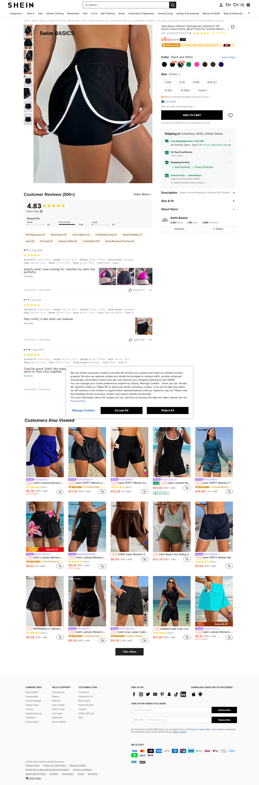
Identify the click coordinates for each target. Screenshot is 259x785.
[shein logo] (20, 5)
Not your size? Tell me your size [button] (177, 106)
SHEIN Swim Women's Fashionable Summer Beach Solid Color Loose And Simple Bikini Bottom (129, 554)
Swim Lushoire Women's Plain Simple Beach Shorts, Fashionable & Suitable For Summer (214, 632)
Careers (29, 709)
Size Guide (57, 713)
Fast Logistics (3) (81, 234)
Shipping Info (58, 692)
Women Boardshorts (98, 20)
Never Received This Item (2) (120, 241)
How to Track (58, 709)
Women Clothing (57, 20)
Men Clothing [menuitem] (108, 13)
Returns (56, 696)
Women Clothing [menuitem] (55, 13)
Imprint (81, 774)
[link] (228, 5)
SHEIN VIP (57, 718)
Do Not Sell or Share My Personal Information (47, 769)
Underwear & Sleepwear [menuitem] (141, 13)
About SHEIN (32, 692)
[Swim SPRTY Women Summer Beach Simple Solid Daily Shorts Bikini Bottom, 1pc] (129, 452)
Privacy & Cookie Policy (199, 729)
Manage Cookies (78, 765)
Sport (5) (30, 241)
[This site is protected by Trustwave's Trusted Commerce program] (134, 762)
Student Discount (34, 713)
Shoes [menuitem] (121, 13)
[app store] (193, 696)
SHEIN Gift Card (86, 713)
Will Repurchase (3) (35, 234)
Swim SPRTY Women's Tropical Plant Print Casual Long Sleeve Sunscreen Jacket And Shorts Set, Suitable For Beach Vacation (214, 482)
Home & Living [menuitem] (165, 13)
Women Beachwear (76, 20)
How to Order (58, 705)
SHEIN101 (31, 718)
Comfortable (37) (91, 241)
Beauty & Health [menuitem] (211, 13)
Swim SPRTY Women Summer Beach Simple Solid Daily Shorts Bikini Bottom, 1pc (129, 482)
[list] (159, 694)
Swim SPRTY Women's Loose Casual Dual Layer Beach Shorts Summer (87, 482)
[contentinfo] (184, 753)
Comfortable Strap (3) (106, 234)
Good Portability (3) (132, 234)
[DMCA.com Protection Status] (142, 762)
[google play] (200, 696)
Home (27, 20)
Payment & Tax (85, 696)
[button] (242, 5)
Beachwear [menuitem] (73, 13)
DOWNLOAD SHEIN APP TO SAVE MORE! (212, 687)
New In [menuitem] (31, 13)
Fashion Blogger (33, 701)
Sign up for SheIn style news (148, 703)
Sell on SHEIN (59, 722)
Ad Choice (93, 774)
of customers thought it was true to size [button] (186, 97)
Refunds (56, 701)
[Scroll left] (244, 13)
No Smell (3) (46, 241)
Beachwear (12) (59, 234)
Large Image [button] (228, 57)
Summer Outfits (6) (67, 241)
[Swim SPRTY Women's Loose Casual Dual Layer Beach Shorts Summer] (87, 452)
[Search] (172, 5)
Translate (28, 276)
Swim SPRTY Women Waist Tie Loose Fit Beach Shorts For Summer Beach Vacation (214, 557)
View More (129, 651)
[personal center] (221, 5)
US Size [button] (173, 74)
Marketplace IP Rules (36, 774)
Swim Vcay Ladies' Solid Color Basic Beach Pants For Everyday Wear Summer (129, 632)
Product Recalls (86, 705)
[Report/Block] (150, 290)
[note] (161, 493)
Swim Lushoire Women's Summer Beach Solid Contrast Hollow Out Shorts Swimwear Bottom (87, 557)
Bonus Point (84, 701)
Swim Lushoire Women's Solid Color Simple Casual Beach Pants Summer (87, 632)
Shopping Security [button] (180, 162)
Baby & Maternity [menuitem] (233, 13)
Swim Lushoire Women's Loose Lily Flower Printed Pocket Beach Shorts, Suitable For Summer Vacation (45, 557)
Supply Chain (32, 705)
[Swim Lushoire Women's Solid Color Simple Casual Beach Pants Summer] (87, 601)
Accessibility (68, 774)
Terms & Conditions (82, 769)
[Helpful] (130, 290)
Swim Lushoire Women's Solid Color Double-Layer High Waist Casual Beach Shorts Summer (45, 482)
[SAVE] (230, 115)
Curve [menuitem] (94, 13)
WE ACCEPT (137, 745)
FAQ (80, 718)
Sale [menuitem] (40, 13)
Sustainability (32, 696)
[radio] (164, 64)
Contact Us (83, 692)
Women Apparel (39, 20)
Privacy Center (33, 765)
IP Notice (54, 774)
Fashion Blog (32, 722)
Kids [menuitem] (85, 13)
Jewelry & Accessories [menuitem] (188, 13)
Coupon (82, 709)
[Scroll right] (249, 13)
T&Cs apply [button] (176, 155)
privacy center (179, 732)
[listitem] (45, 461)
